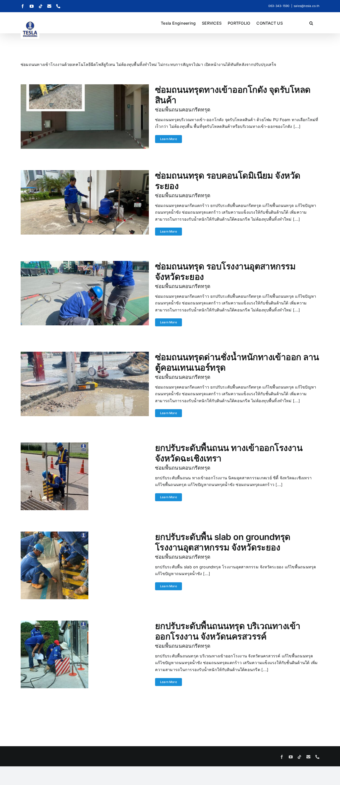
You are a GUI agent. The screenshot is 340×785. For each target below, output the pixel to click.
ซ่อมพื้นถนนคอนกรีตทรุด (182, 110)
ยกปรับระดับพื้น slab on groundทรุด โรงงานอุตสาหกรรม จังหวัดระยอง (222, 542)
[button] (311, 22)
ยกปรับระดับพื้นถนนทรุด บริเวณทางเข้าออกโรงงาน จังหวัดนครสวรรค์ (227, 631)
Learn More (168, 139)
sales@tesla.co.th (306, 6)
